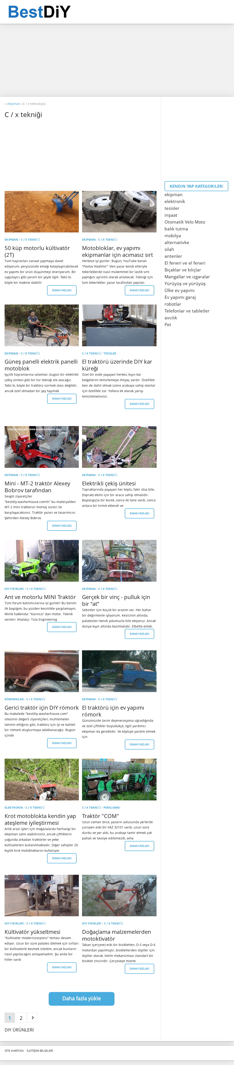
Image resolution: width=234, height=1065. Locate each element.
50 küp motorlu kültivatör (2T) (37, 251)
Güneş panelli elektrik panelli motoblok (41, 365)
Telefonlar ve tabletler (187, 311)
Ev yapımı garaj (180, 297)
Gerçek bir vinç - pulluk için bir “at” (116, 600)
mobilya (173, 236)
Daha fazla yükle (81, 998)
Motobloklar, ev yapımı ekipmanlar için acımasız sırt (117, 251)
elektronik (14, 807)
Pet (168, 325)
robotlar (173, 304)
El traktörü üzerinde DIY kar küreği (117, 365)
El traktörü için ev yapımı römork (113, 711)
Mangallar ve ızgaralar (187, 277)
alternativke (177, 242)
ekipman (11, 239)
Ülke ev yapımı (180, 290)
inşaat (171, 215)
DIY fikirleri (14, 589)
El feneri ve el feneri (185, 263)
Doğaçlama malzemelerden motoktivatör (116, 935)
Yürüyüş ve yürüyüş (185, 283)
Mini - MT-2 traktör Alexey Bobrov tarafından (37, 486)
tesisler (110, 353)
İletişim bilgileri (40, 1051)
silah (169, 249)
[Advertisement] (117, 60)
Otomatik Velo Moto (185, 222)
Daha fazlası (62, 290)
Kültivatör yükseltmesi (32, 931)
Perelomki (112, 807)
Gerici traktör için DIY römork (42, 707)
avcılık (171, 318)
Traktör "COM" (100, 816)
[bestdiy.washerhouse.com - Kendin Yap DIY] (51, 12)
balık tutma (176, 229)
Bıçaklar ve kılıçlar (183, 270)
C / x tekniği (30, 239)
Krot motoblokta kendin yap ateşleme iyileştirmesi (40, 819)
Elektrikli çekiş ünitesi (109, 483)
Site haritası (14, 1051)
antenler (173, 256)
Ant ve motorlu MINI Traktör (40, 597)
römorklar (14, 699)
